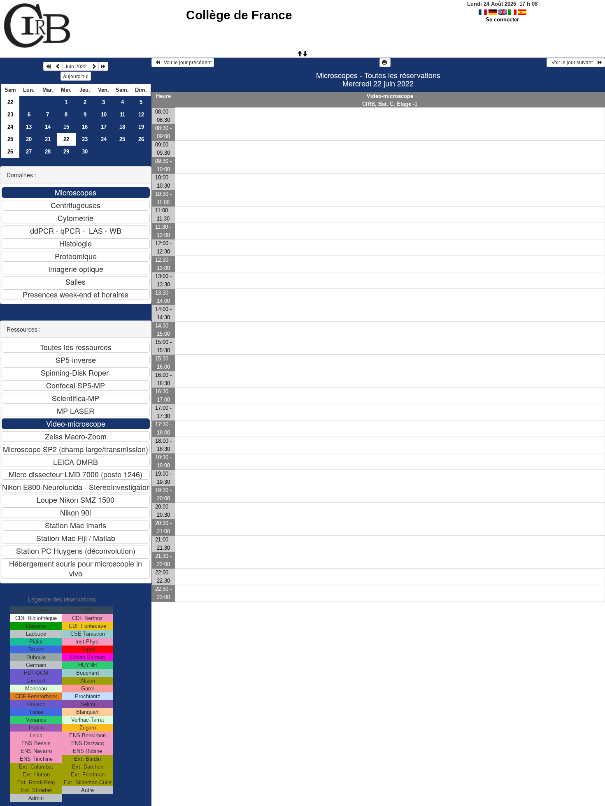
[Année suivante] (103, 66)
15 (66, 127)
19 (141, 127)
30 (85, 152)
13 (29, 127)
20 (29, 139)
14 (48, 127)
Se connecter (502, 19)
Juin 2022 (76, 66)
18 (122, 127)
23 (10, 114)
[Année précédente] (48, 66)
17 (104, 127)
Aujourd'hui (75, 75)
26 (141, 139)
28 (48, 152)
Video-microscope (390, 96)
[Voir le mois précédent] (58, 66)
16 (85, 127)
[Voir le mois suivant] (94, 66)
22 (10, 102)
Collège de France (239, 15)
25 (10, 139)
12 (141, 114)
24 (10, 127)
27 (29, 152)
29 (66, 152)
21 (48, 139)
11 (122, 114)
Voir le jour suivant (573, 62)
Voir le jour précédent (186, 62)
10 (104, 114)
